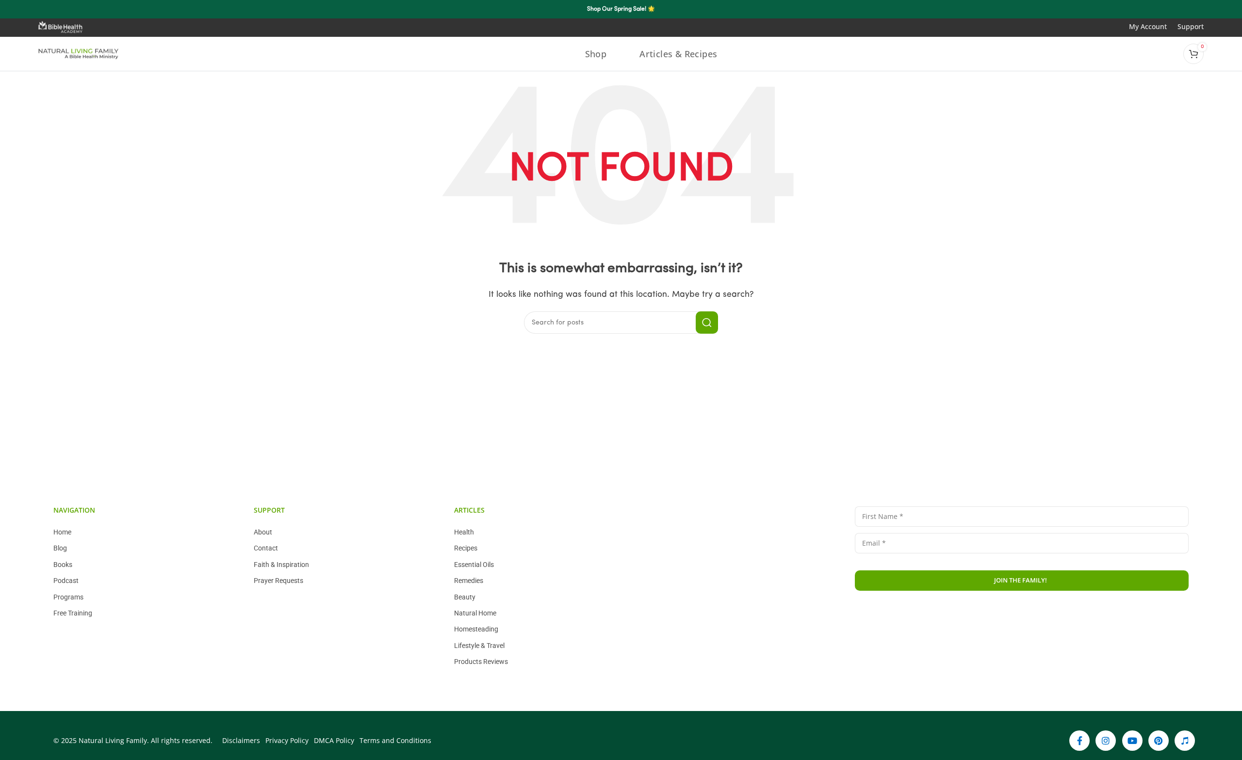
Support (1190, 26)
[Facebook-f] (1079, 740)
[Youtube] (1132, 740)
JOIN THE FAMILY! (1020, 580)
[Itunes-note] (1185, 740)
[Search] (707, 322)
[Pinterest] (1158, 740)
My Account (1153, 26)
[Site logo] (78, 54)
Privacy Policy (1051, 612)
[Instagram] (1105, 740)
